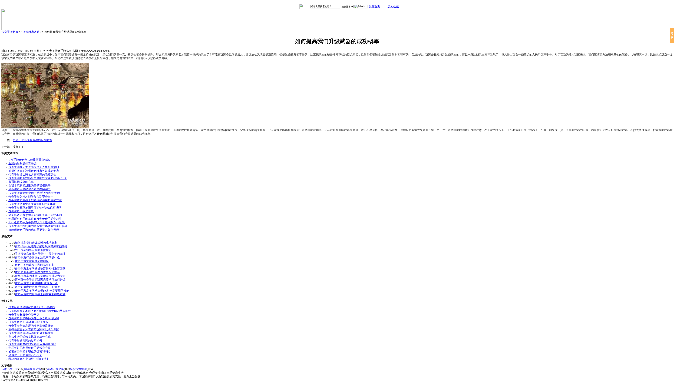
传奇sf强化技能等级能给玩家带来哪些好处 (41, 246)
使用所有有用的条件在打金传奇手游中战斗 (35, 218)
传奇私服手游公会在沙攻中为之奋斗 (37, 272)
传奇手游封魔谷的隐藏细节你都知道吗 (32, 344)
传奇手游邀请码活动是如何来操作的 (30, 333)
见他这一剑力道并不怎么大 (25, 355)
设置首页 (374, 6)
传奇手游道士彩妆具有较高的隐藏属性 (32, 174)
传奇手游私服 (9, 31)
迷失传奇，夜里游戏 (21, 211)
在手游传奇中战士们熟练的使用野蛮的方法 (35, 200)
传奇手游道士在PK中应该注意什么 (36, 283)
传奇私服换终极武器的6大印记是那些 (31, 307)
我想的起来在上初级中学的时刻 (28, 358)
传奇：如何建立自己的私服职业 (34, 264)
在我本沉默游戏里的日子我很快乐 (29, 185)
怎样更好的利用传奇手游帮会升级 (29, 347)
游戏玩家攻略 (31, 31)
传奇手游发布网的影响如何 (32, 261)
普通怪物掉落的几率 (21, 181)
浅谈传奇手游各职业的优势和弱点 (29, 351)
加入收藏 (393, 6)
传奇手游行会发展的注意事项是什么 (37, 257)
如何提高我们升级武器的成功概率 (36, 242)
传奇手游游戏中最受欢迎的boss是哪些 (31, 203)
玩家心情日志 (9, 369)
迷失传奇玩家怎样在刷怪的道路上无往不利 (35, 215)
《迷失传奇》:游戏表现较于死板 (28, 322)
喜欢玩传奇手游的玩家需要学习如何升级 (33, 229)
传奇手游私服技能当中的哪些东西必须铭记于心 (37, 178)
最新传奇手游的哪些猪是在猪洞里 (29, 189)
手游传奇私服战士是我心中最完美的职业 (40, 253)
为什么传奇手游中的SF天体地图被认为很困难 (36, 222)
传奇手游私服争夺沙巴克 (23, 314)
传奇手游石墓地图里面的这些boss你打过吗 (34, 207)
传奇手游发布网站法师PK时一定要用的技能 (42, 290)
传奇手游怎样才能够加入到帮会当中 (30, 196)
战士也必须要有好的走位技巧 (33, 250)
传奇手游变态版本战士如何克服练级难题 (40, 294)
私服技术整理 (78, 369)
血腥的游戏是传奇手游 (22, 163)
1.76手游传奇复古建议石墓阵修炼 (29, 159)
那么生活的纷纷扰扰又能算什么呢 (29, 336)
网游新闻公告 (32, 369)
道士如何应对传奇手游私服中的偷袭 (37, 286)
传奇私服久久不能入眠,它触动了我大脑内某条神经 (39, 310)
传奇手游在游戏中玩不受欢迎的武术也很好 (35, 192)
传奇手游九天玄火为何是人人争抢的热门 (33, 167)
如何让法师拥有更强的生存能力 (32, 140)
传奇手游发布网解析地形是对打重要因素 (40, 268)
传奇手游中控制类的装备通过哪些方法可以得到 (37, 226)
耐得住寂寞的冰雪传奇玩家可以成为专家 (33, 170)
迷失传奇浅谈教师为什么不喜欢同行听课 (33, 318)
